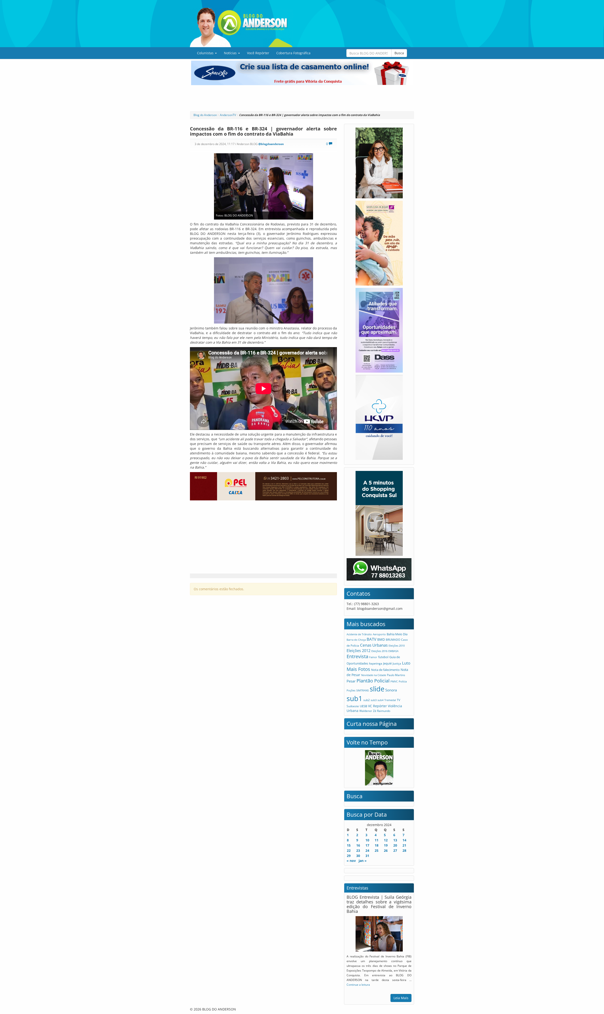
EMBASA (393, 651)
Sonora (391, 690)
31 (367, 855)
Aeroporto (379, 634)
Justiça (397, 663)
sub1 (354, 698)
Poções (351, 690)
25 (376, 850)
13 (395, 840)
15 (349, 845)
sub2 (366, 700)
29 (349, 855)
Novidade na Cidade (373, 675)
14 (404, 840)
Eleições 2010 (397, 645)
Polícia (403, 681)
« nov (351, 860)
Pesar (351, 681)
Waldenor (365, 711)
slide (377, 688)
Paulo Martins (396, 675)
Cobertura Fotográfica (293, 53)
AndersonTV (228, 115)
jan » (363, 860)
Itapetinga (375, 663)
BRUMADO (393, 639)
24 (367, 850)
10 (367, 840)
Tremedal (390, 700)
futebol (383, 657)
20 (395, 845)
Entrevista (357, 656)
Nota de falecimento (385, 670)
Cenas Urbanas (374, 645)
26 (386, 850)
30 (358, 855)
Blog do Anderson (205, 115)
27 (395, 850)
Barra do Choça (356, 639)
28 (404, 850)
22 (349, 850)
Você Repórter (258, 53)
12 (386, 840)
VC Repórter (377, 706)
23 (358, 850)
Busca (399, 53)
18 (376, 845)
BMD (381, 639)
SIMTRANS (362, 690)
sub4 (380, 700)
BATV (371, 639)
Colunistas (205, 53)
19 (386, 845)
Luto (406, 663)
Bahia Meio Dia (397, 634)
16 (358, 845)
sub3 (374, 700)
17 (367, 845)
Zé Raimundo (381, 711)
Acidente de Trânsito (359, 634)
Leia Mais (401, 998)
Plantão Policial (373, 680)
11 (376, 840)
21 (404, 845)
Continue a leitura (358, 984)
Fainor (373, 657)
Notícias (231, 53)
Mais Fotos (358, 669)
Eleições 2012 (358, 650)
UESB (363, 706)
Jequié (387, 663)
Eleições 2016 (379, 651)
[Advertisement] (302, 98)
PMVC (394, 681)
